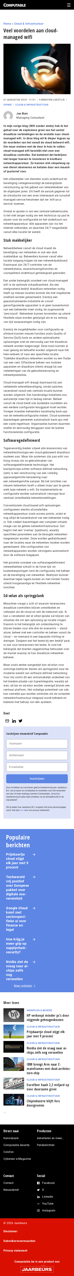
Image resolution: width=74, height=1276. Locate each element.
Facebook (48, 1183)
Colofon (8, 1152)
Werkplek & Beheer (39, 1010)
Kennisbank (11, 1138)
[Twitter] (20, 721)
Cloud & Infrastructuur (29, 23)
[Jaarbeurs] (37, 1268)
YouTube (48, 1203)
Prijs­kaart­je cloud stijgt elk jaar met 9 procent (46, 1033)
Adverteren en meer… (50, 1138)
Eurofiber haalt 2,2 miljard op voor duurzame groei (48, 1086)
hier (22, 810)
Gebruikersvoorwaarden (19, 1241)
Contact (8, 1183)
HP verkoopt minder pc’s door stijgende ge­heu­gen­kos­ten (48, 1017)
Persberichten (46, 1145)
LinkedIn (47, 1196)
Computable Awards (16, 1145)
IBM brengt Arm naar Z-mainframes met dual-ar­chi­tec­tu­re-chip (49, 1068)
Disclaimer (10, 1231)
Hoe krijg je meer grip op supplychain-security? (16, 945)
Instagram (48, 1210)
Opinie (7, 104)
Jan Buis (22, 113)
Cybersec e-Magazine (17, 1158)
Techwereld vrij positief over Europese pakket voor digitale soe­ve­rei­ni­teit (17, 887)
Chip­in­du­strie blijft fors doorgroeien (43, 1103)
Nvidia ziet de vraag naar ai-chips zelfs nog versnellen (17, 970)
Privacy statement (15, 1250)
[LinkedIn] (14, 721)
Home (7, 23)
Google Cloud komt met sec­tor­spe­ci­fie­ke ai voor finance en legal (17, 919)
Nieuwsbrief (11, 1189)
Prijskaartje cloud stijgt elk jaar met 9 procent (17, 860)
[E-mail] (7, 721)
